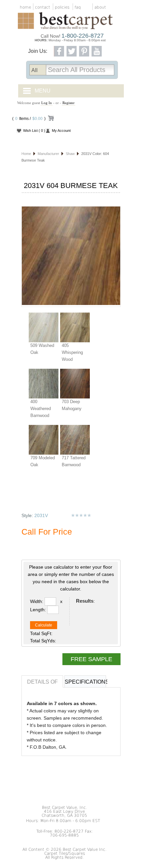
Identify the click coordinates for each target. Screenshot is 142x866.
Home (26, 154)
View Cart (50, 119)
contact (42, 7)
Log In (46, 103)
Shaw (70, 154)
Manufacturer (48, 154)
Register (68, 103)
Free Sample (91, 659)
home (25, 7)
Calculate (43, 625)
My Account (61, 130)
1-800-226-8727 (82, 35)
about (100, 7)
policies (62, 7)
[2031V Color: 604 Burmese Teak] (71, 257)
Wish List (34, 130)
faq (78, 7)
